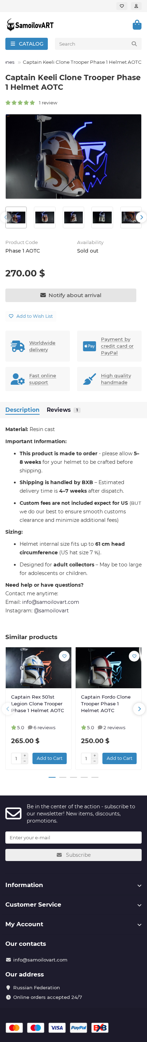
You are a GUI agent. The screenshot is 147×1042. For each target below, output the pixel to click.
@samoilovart (51, 610)
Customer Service (33, 904)
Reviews (62, 409)
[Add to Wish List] (64, 656)
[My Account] (136, 6)
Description (22, 409)
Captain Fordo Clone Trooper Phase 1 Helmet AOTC (106, 703)
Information (24, 884)
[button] (5, 217)
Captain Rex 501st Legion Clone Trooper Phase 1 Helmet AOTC (37, 703)
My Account (24, 924)
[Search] (134, 44)
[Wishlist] (121, 6)
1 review (46, 102)
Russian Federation (36, 987)
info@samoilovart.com (40, 960)
